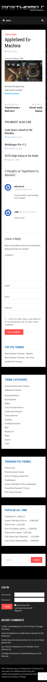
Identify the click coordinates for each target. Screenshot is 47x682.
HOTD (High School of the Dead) (21, 155)
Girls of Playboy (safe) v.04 (16, 476)
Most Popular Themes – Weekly (19, 353)
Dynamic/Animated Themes (17, 386)
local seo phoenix (9, 633)
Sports (8, 439)
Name (8, 286)
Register (18, 610)
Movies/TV (9, 431)
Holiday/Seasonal (12, 423)
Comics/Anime (11, 34)
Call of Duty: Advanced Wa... (17, 540)
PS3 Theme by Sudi (13, 492)
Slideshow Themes (13, 390)
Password (5, 599)
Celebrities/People (13, 411)
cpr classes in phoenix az (12, 646)
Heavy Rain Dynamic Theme (17, 488)
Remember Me (23, 605)
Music (7, 435)
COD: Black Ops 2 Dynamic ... (17, 536)
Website (8, 308)
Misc (7, 427)
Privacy (22, 676)
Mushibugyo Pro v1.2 (15, 144)
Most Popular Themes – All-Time (19, 357)
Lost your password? (23, 608)
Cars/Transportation (14, 407)
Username (6, 594)
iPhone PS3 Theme (13, 532)
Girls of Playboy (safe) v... (16, 528)
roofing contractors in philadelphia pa (18, 653)
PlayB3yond (10, 480)
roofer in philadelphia (11, 626)
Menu (8, 20)
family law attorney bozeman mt (16, 640)
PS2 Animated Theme (14, 472)
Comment (10, 255)
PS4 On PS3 (10, 468)
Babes (7, 403)
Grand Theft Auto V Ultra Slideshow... (21, 484)
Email (8, 297)
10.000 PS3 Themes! (13, 361)
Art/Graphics (10, 399)
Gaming (8, 419)
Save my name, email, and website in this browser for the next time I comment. (23, 322)
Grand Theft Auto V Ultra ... (16, 520)
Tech (7, 443)
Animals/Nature (12, 395)
